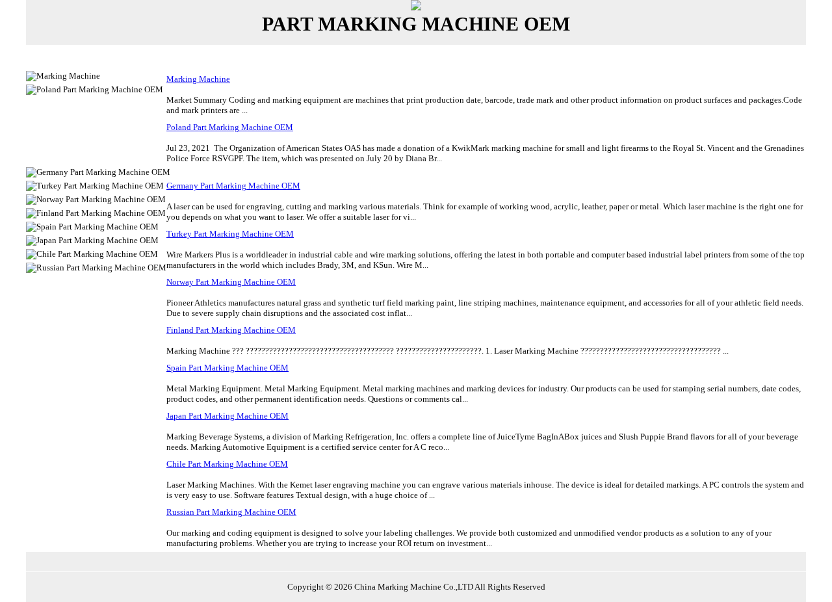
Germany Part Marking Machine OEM (233, 185)
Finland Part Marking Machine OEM (231, 330)
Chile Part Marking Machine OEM (227, 464)
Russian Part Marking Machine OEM (231, 512)
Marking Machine (198, 79)
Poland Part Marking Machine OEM (229, 127)
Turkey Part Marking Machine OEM (230, 234)
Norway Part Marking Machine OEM (231, 282)
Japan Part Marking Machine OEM (227, 416)
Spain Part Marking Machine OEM (227, 368)
